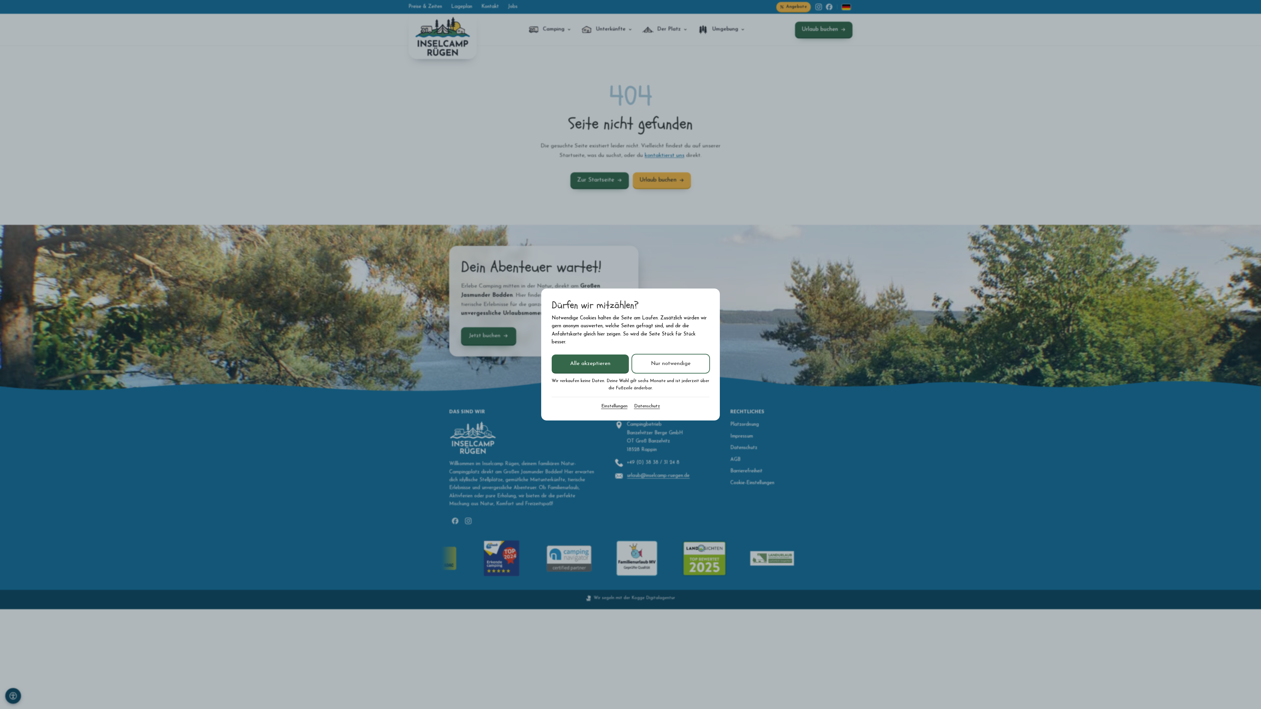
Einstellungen (614, 406)
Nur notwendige (671, 363)
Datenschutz (647, 406)
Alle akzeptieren (590, 363)
